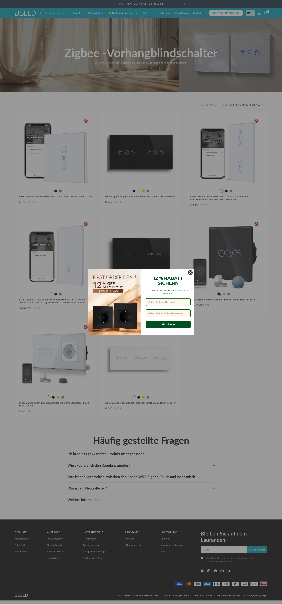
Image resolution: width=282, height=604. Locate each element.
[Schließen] (190, 272)
